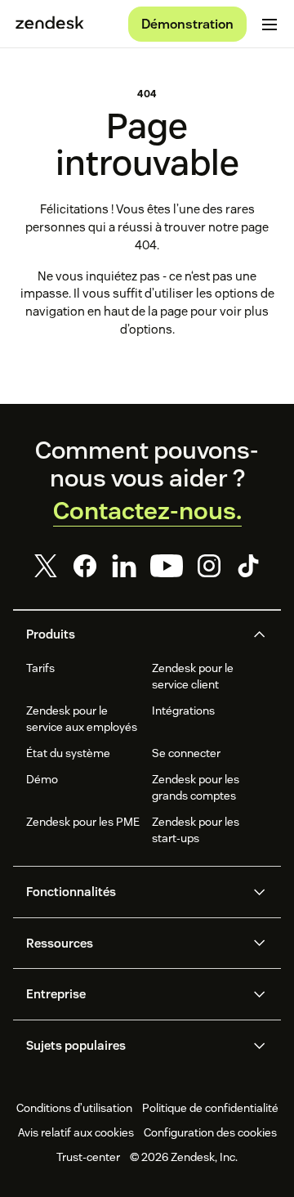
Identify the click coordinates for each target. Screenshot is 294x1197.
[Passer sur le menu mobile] (269, 25)
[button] (133, 634)
